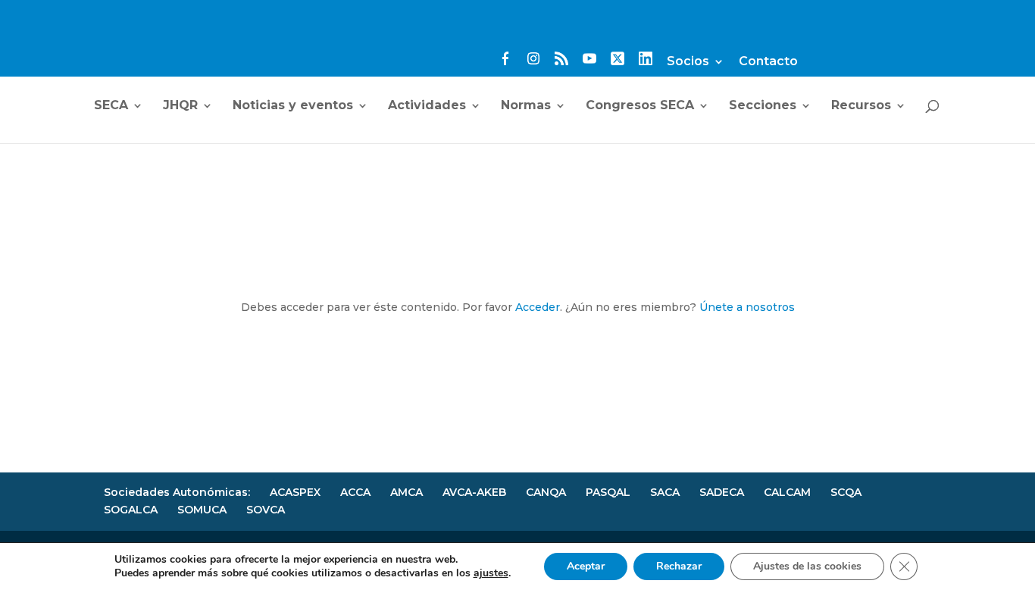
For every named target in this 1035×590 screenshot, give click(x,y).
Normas (526, 106)
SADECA (721, 492)
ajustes (491, 573)
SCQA (845, 492)
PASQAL (608, 492)
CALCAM (787, 492)
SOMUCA (202, 509)
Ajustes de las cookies (807, 566)
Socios (688, 61)
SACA (665, 492)
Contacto (768, 61)
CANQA (546, 492)
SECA (111, 106)
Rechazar (679, 566)
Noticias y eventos (293, 106)
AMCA (406, 492)
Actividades (427, 106)
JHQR (180, 106)
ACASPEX (295, 492)
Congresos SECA (640, 106)
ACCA (355, 492)
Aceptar (586, 566)
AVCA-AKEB (474, 492)
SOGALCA (131, 509)
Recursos (861, 106)
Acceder (537, 307)
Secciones (762, 106)
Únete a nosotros (747, 307)
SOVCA (265, 509)
